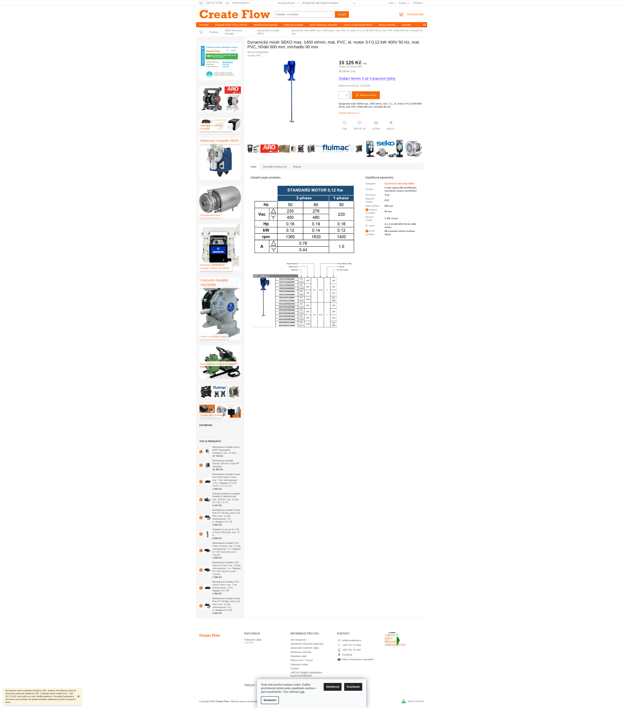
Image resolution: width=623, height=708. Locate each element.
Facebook (347, 654)
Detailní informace (348, 113)
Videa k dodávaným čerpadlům (358, 659)
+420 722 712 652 (351, 645)
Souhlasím (353, 686)
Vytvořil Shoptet (416, 701)
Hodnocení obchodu (301, 652)
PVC (390, 103)
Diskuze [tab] (297, 166)
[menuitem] (204, 24)
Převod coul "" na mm (302, 660)
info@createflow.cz (351, 640)
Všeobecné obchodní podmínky (320, 3)
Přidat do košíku (368, 95)
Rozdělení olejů (299, 656)
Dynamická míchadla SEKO (400, 183)
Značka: (254, 55)
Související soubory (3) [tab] (274, 166)
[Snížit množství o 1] (350, 97)
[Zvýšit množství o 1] (350, 93)
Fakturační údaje (253, 639)
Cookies (295, 668)
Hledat (341, 14)
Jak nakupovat (286, 3)
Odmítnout (332, 686)
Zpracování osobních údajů (305, 647)
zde (302, 691)
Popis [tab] (253, 166)
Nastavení (270, 700)
